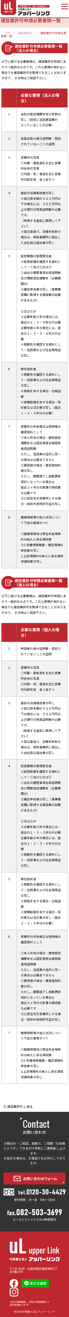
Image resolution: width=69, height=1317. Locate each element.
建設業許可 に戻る (20, 1106)
